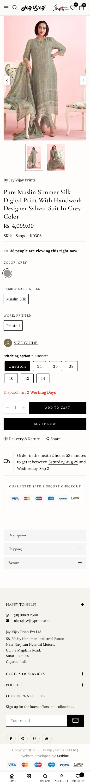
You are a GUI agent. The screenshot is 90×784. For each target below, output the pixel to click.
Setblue (63, 756)
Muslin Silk (16, 299)
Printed (13, 325)
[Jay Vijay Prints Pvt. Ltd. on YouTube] (47, 739)
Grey (7, 273)
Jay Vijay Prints (22, 180)
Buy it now (45, 424)
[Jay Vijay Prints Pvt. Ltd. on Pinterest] (23, 739)
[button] (22, 343)
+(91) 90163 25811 (25, 615)
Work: (17, 315)
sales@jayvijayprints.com (32, 620)
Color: (15, 262)
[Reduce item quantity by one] (7, 407)
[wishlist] (72, 8)
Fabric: (22, 289)
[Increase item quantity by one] (23, 407)
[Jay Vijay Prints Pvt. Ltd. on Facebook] (11, 739)
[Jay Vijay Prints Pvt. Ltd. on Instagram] (35, 739)
